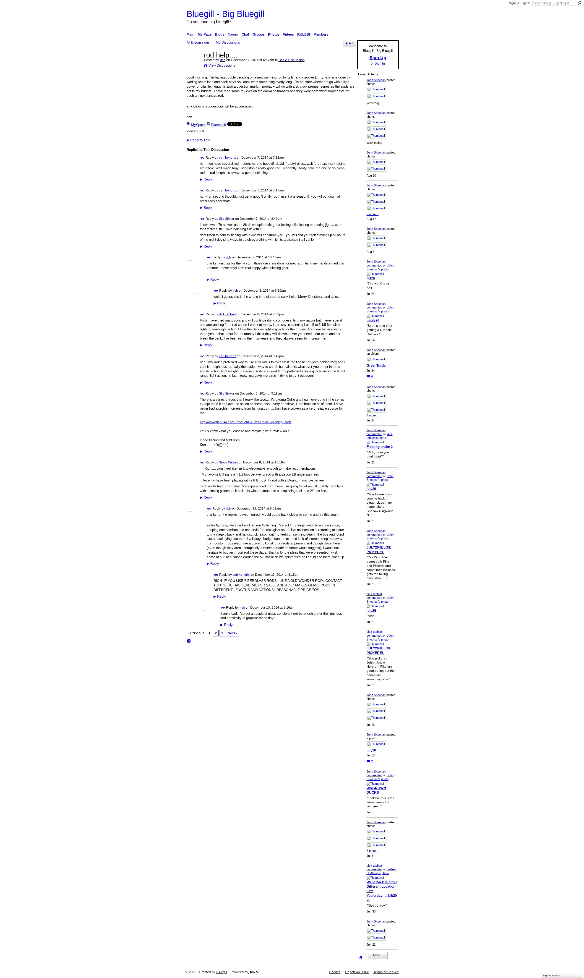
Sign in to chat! (552, 975)
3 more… (373, 850)
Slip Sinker (226, 218)
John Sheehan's (380, 267)
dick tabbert (227, 314)
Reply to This (198, 140)
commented (374, 265)
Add (352, 43)
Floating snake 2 (380, 447)
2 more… (373, 214)
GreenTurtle (376, 365)
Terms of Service (386, 972)
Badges (335, 972)
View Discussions (222, 65)
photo (384, 269)
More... (378, 955)
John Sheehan (376, 80)
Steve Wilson (228, 462)
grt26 (371, 278)
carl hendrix (227, 157)
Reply (206, 179)
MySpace (198, 125)
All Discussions (198, 42)
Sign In (525, 3)
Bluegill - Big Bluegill (225, 14)
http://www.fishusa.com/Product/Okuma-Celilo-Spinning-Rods (246, 422)
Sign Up (514, 3)
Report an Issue (357, 972)
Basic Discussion (292, 60)
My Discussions (228, 42)
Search (579, 3)
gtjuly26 (373, 320)
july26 (371, 489)
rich (222, 60)
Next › (232, 633)
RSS (189, 641)
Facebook (218, 125)
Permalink (202, 158)
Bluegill (221, 972)
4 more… (373, 415)
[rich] (194, 63)
